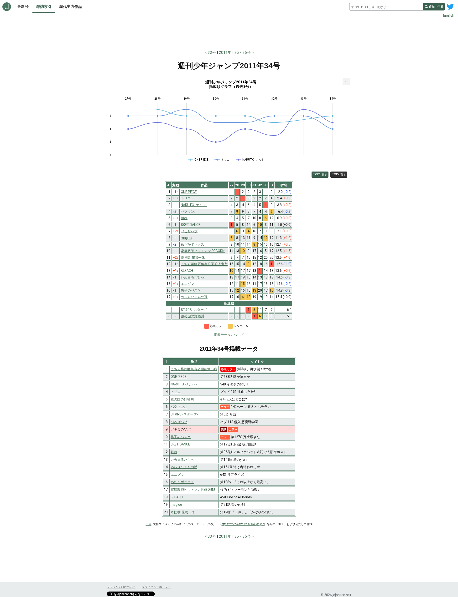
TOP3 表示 (320, 174)
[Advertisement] (229, 33)
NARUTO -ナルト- (184, 384)
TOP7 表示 (339, 174)
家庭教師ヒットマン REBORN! (193, 489)
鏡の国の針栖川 (182, 399)
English (448, 15)
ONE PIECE (179, 377)
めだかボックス (182, 482)
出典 (148, 524)
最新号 (23, 6)
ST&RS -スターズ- (184, 414)
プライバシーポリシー (156, 587)
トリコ (176, 392)
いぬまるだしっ (182, 459)
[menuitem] (346, 81)
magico (176, 504)
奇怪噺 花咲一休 (183, 512)
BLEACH (177, 497)
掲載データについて (229, 335)
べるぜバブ (179, 422)
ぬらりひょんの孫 (184, 467)
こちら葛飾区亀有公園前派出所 (194, 369)
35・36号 (242, 52)
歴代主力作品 (70, 6)
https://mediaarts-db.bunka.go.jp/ (243, 524)
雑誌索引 (44, 6)
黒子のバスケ (181, 437)
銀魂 (174, 452)
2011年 (225, 52)
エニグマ (177, 474)
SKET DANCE (180, 444)
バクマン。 (179, 407)
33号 (212, 52)
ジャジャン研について (121, 587)
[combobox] (386, 6)
